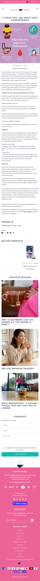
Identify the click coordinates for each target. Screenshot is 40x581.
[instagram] (17, 499)
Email (5, 430)
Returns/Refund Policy (20, 548)
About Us (20, 536)
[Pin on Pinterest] (7, 232)
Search (20, 530)
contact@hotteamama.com (20, 482)
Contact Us (20, 539)
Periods (14, 225)
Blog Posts (20, 533)
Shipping (20, 545)
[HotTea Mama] (20, 8)
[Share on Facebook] (2, 232)
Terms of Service (20, 542)
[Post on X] (5, 232)
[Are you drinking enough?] (20, 347)
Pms (19, 225)
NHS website (27, 211)
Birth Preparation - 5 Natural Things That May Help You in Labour (20, 405)
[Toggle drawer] (3, 8)
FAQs (20, 553)
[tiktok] (25, 499)
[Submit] (32, 520)
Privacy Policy (20, 550)
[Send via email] (10, 232)
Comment (6, 436)
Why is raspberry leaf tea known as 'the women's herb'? (17, 322)
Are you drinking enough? (18, 368)
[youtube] (22, 499)
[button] (13, 232)
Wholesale (20, 556)
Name (5, 425)
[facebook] (14, 499)
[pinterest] (20, 499)
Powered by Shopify (20, 577)
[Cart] (37, 9)
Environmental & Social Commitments (20, 559)
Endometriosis (6, 225)
